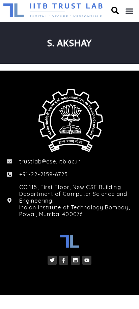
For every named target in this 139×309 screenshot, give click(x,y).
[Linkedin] (75, 260)
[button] (129, 11)
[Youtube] (86, 260)
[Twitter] (52, 260)
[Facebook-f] (63, 260)
